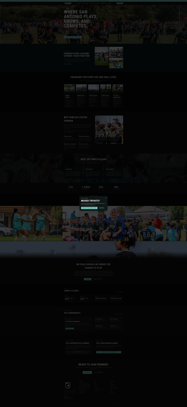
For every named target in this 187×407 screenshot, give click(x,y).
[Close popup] (106, 197)
